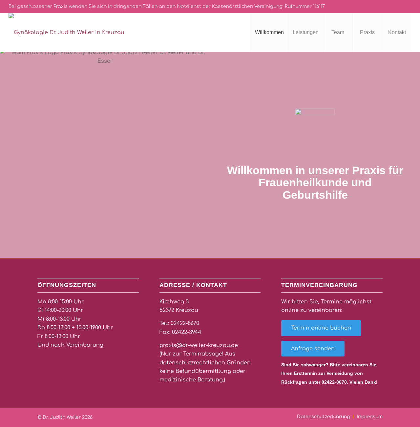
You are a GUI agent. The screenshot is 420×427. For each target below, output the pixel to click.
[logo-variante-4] (66, 32)
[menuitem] (269, 32)
